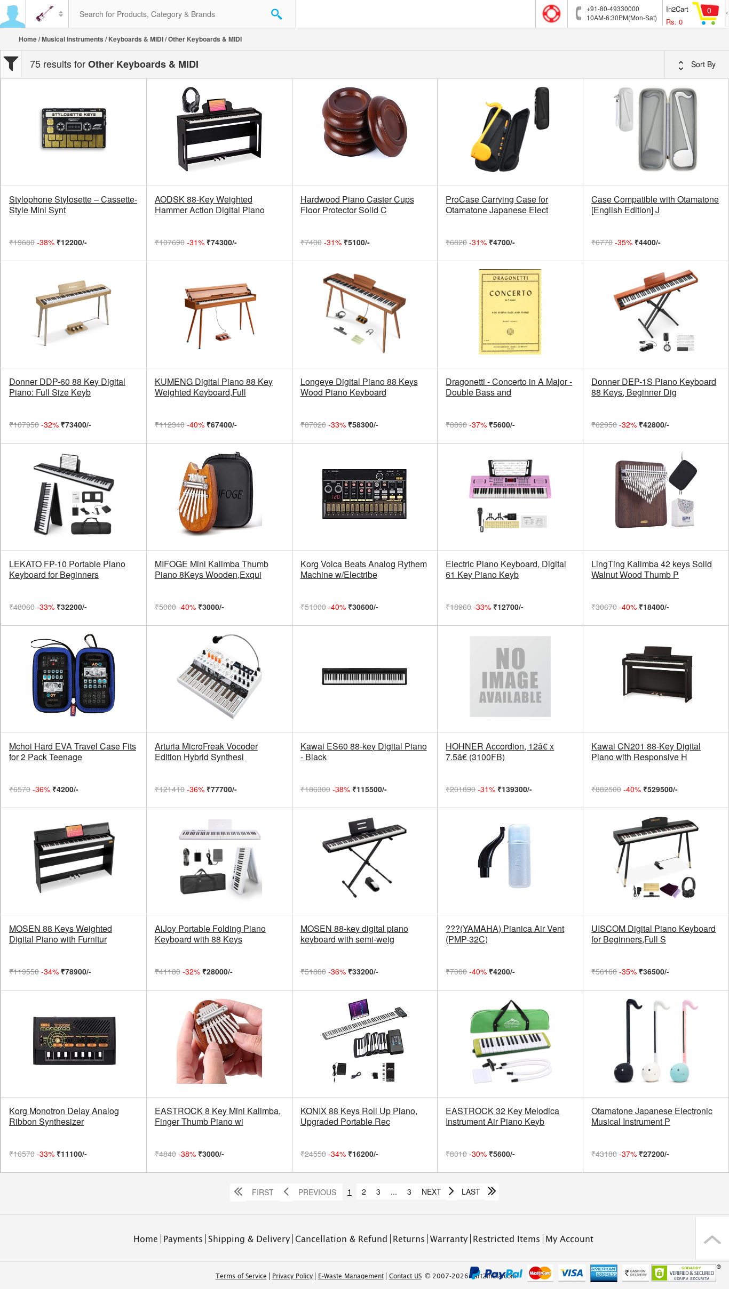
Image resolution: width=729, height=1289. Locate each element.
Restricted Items (506, 1239)
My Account (569, 1239)
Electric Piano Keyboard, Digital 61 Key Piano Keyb (506, 569)
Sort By (702, 64)
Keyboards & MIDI (135, 39)
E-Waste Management (351, 1276)
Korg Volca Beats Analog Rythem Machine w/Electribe (363, 569)
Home (28, 39)
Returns (409, 1239)
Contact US (405, 1276)
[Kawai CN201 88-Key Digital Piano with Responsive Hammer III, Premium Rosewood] (655, 679)
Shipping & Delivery (249, 1239)
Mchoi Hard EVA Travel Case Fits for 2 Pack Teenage (72, 751)
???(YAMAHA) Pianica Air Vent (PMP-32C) (505, 934)
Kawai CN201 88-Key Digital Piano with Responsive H (646, 751)
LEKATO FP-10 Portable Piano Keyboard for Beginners (67, 569)
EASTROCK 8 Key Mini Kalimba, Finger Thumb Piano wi (218, 1116)
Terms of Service (241, 1276)
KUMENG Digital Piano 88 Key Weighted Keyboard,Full (214, 387)
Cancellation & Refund (341, 1239)
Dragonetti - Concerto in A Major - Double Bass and (509, 387)
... (394, 1191)
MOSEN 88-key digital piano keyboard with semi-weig (354, 934)
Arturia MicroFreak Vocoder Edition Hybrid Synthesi (206, 751)
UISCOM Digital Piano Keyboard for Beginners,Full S (653, 934)
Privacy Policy (292, 1276)
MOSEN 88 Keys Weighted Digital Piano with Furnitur (60, 934)
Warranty (448, 1239)
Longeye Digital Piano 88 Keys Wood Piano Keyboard (359, 387)
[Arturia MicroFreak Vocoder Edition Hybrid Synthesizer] (219, 679)
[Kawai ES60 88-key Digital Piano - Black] (365, 679)
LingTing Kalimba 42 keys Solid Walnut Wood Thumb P (651, 569)
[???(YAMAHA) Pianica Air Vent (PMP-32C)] (510, 861)
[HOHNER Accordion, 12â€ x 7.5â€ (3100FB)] (510, 679)
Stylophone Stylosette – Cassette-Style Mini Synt (73, 204)
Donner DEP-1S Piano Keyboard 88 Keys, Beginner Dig (653, 387)
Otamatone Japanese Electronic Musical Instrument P (651, 1116)
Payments (183, 1239)
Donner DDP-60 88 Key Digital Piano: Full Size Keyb (67, 387)
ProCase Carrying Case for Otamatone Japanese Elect (497, 204)
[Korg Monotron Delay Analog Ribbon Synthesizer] (73, 1043)
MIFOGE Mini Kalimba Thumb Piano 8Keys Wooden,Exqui (211, 569)
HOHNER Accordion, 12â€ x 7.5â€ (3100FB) (500, 751)
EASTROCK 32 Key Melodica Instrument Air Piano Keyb (502, 1116)
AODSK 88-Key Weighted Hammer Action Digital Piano (210, 204)
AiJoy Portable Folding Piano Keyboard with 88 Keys (210, 934)
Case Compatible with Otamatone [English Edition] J (655, 204)
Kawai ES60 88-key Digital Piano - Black (363, 751)
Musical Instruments (73, 39)
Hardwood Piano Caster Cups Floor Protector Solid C (357, 204)
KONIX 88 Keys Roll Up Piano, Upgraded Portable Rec (358, 1116)
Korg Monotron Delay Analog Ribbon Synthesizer (64, 1116)
